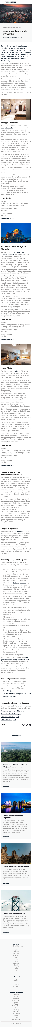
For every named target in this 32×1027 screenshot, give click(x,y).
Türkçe (16, 961)
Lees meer (6, 786)
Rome (16, 1004)
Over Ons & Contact (16, 946)
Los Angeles (16, 1013)
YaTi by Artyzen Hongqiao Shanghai (12, 253)
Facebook (16, 981)
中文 (16, 971)
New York (16, 998)
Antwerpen (16, 1019)
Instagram (16, 979)
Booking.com (22, 531)
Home (5, 27)
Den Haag (16, 1010)
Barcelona (16, 994)
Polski (16, 959)
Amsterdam (16, 1000)
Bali (16, 1008)
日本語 (16, 969)
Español (16, 952)
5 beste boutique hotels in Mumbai (16, 866)
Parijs (16, 1002)
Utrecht (16, 1017)
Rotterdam (16, 1006)
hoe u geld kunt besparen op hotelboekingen (15, 658)
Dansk (16, 965)
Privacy (16, 948)
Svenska (16, 963)
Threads (16, 984)
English (16, 950)
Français (16, 955)
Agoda (3, 533)
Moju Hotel (16, 371)
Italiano (16, 957)
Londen (16, 996)
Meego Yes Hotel (7, 128)
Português (16, 967)
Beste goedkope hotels (14, 27)
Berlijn (16, 1015)
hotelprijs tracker (19, 583)
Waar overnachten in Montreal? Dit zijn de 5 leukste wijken (15, 766)
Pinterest (16, 986)
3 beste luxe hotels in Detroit (14, 913)
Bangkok (16, 1011)
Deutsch (16, 953)
